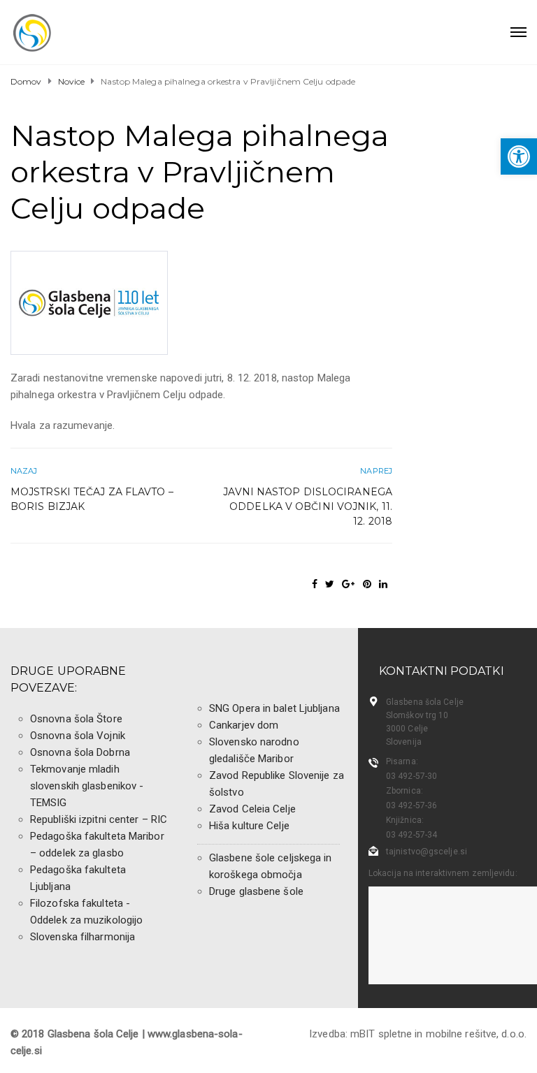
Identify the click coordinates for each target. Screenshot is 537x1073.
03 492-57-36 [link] (411, 805)
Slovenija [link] (404, 742)
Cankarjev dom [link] (243, 725)
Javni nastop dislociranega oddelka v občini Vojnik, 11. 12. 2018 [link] (307, 506)
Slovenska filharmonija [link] (82, 936)
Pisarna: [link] (402, 761)
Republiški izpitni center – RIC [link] (98, 819)
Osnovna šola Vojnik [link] (77, 735)
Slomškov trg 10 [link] (417, 715)
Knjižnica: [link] (405, 820)
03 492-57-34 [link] (411, 835)
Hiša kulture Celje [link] (249, 825)
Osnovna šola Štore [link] (76, 719)
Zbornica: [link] (404, 791)
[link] (519, 156)
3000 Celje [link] (407, 728)
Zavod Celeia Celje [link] (252, 809)
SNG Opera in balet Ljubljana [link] (274, 708)
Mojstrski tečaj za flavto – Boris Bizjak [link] (91, 499)
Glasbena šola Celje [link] (425, 702)
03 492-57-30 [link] (411, 776)
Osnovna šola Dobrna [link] (80, 752)
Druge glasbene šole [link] (256, 891)
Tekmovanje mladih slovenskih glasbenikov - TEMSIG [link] (86, 786)
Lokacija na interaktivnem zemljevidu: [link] (442, 873)
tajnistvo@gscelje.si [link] (426, 851)
